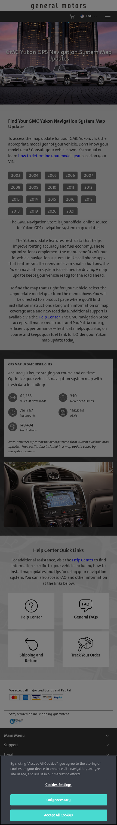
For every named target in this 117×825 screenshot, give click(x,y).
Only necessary (59, 800)
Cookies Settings (58, 784)
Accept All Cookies (58, 815)
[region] (58, 790)
